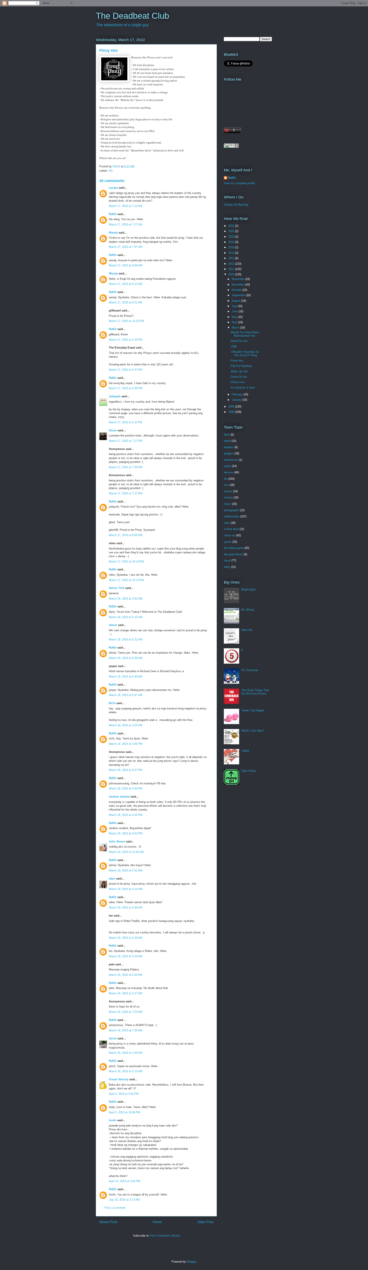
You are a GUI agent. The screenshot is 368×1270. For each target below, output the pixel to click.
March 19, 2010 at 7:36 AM (125, 1030)
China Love (237, 382)
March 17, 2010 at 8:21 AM (125, 302)
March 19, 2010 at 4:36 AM (125, 907)
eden (112, 878)
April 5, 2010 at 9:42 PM (124, 1093)
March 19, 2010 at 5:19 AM (125, 956)
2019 (231, 236)
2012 (231, 263)
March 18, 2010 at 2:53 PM (125, 725)
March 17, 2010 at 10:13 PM (126, 561)
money (228, 491)
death (227, 440)
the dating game (234, 548)
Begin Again (248, 589)
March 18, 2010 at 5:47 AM (125, 695)
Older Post (205, 1222)
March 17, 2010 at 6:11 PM (125, 422)
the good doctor (233, 554)
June (235, 311)
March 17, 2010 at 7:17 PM (125, 440)
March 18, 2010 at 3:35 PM (125, 743)
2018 (231, 242)
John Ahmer (117, 841)
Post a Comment (115, 1207)
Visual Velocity (118, 1079)
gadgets (229, 453)
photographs (231, 510)
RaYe (112, 703)
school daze (231, 529)
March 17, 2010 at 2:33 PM (125, 339)
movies (228, 497)
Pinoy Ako (237, 360)
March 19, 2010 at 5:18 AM (125, 937)
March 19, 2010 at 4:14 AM (125, 889)
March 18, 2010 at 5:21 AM (125, 639)
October (237, 289)
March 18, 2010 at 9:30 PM (125, 788)
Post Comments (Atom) (165, 1235)
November (238, 284)
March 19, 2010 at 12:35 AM (126, 852)
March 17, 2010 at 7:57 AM (125, 246)
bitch (227, 434)
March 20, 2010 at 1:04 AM (125, 1052)
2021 (231, 225)
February (237, 394)
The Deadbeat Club (132, 15)
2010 (231, 274)
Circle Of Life (239, 376)
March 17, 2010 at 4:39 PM (125, 388)
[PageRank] (231, 146)
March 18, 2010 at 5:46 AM (125, 676)
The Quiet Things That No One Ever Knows (255, 692)
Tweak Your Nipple (252, 710)
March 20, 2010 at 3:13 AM (125, 1071)
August (236, 300)
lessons (228, 472)
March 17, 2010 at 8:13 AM (125, 284)
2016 (231, 247)
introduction (231, 459)
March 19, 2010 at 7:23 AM (125, 1011)
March (236, 327)
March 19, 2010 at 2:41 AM (125, 870)
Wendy (113, 232)
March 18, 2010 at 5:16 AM (125, 617)
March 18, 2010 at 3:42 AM (125, 598)
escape (113, 187)
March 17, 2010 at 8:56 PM (125, 535)
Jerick (113, 1038)
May (235, 317)
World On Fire (239, 341)
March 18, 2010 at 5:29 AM (125, 658)
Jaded (245, 750)
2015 (231, 252)
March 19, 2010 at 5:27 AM (125, 993)
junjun (227, 466)
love (226, 484)
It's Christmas (249, 670)
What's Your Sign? (252, 730)
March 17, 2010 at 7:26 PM (125, 467)
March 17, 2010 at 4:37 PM (125, 369)
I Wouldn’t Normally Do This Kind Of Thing (245, 353)
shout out (229, 535)
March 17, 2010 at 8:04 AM (125, 265)
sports (227, 541)
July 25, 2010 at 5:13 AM (124, 1199)
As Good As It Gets (243, 387)
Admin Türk (116, 588)
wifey (227, 566)
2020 (231, 231)
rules (227, 522)
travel (227, 560)
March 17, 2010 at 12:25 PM (126, 321)
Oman (113, 430)
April (235, 322)
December (238, 279)
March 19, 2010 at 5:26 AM (125, 974)
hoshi (112, 1120)
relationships (231, 516)
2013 (231, 258)
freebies (229, 447)
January (237, 399)
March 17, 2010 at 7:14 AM (125, 206)
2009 (231, 406)
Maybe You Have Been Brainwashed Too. (245, 334)
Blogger (191, 1261)
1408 (234, 346)
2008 (231, 411)
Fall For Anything (241, 365)
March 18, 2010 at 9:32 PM (125, 815)
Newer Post (108, 1222)
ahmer (113, 625)
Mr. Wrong (247, 609)
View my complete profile (239, 183)
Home (157, 1222)
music (227, 503)
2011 (231, 269)
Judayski (115, 396)
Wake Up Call (239, 371)
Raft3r (112, 214)
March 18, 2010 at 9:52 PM (125, 833)
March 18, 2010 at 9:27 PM (125, 770)
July (235, 306)
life (111, 170)
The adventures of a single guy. (123, 25)
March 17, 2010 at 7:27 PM (125, 493)
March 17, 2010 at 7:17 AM (125, 224)
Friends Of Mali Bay (236, 204)
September (239, 295)
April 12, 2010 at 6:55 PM (124, 1181)
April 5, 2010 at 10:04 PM (124, 1112)
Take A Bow (248, 770)
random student (119, 796)
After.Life (246, 629)
